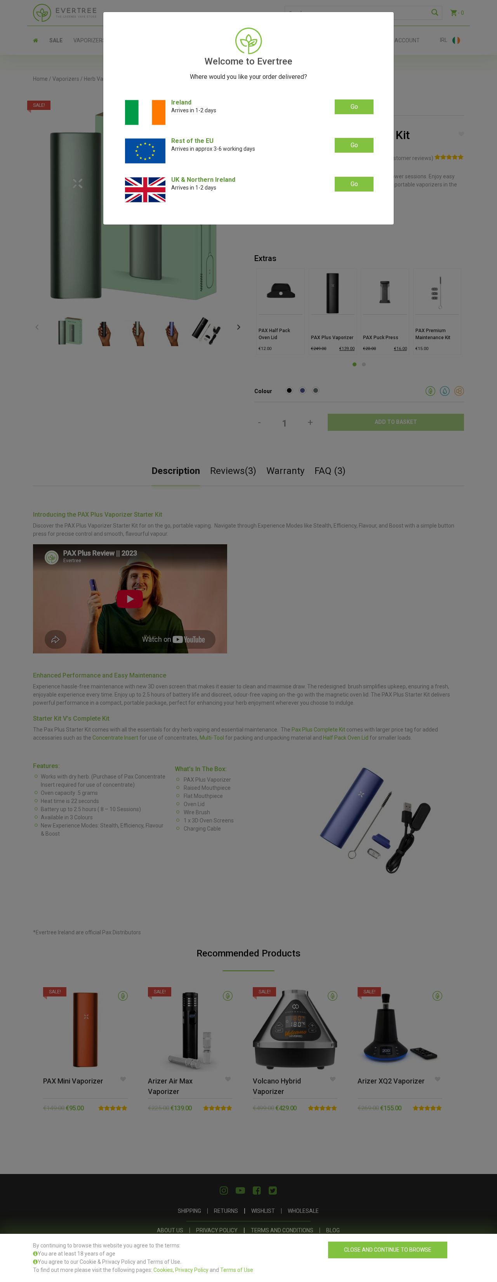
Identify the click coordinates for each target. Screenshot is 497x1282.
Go (354, 106)
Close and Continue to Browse (387, 1250)
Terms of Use (236, 1270)
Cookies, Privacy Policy (181, 1270)
